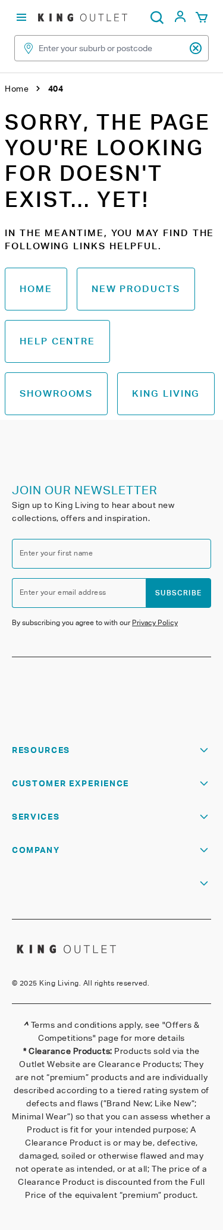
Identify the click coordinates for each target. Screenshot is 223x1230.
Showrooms (56, 393)
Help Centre (57, 341)
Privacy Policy (155, 622)
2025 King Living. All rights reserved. (84, 982)
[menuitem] (180, 20)
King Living (166, 393)
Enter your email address (63, 592)
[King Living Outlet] (82, 17)
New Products (136, 288)
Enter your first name (56, 552)
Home (36, 288)
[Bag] (201, 17)
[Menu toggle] (21, 17)
